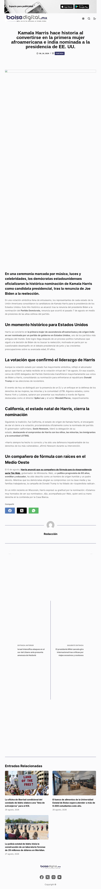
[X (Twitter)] (22, 511)
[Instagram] (53, 877)
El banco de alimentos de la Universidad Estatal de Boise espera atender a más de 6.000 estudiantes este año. (73, 802)
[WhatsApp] (34, 511)
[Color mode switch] (83, 18)
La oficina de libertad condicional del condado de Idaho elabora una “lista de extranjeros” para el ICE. (25, 802)
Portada (60, 53)
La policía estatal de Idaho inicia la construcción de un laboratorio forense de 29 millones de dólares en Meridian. (25, 846)
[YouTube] (59, 877)
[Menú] (94, 18)
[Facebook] (10, 511)
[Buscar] (89, 18)
